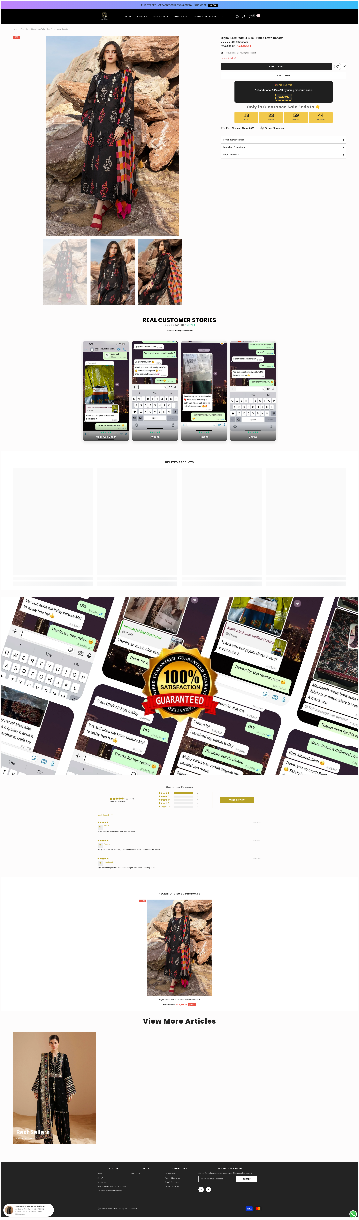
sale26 (212, 5)
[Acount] (244, 16)
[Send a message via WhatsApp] (353, 1214)
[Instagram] (208, 1189)
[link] (337, 66)
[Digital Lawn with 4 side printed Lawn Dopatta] (179, 948)
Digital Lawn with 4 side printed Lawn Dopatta (179, 999)
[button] (164, 793)
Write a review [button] (236, 800)
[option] (113, 136)
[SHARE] (343, 66)
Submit (247, 1178)
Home (15, 29)
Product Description (283, 139)
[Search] (237, 16)
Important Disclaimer (283, 147)
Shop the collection (25, 1139)
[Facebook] (201, 1189)
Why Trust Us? (283, 154)
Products (24, 29)
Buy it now (283, 75)
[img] (103, 822)
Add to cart (276, 66)
